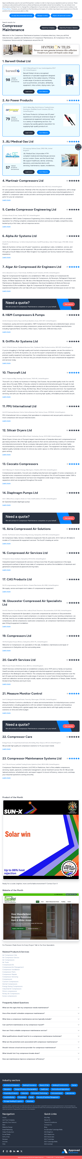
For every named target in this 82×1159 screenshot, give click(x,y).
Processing (22, 1097)
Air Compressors (8, 960)
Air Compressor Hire (9, 955)
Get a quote (69, 304)
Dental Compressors (9, 984)
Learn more (28, 91)
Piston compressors (9, 991)
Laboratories (70, 1093)
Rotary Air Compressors (11, 994)
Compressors (7, 979)
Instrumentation (56, 1093)
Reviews (5, 1139)
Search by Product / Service (69, 28)
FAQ (3, 1144)
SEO (3, 1125)
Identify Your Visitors (9, 1122)
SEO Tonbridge (49, 1139)
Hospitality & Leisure (11, 1093)
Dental (74, 1085)
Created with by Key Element (55, 1157)
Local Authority (9, 1097)
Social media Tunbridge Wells (53, 1129)
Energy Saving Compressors (12, 986)
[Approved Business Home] (71, 1151)
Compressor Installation (11, 969)
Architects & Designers (11, 1085)
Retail (31, 1097)
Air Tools (5, 962)
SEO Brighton (48, 1132)
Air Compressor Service (10, 957)
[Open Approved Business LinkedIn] (14, 1151)
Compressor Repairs (9, 974)
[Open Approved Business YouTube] (18, 1151)
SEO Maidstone (49, 1134)
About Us (47, 1120)
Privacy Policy (6, 9)
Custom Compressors (10, 982)
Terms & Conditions (50, 1122)
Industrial (25, 1093)
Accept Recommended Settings (22, 15)
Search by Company (48, 28)
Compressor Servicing (10, 977)
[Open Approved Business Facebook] (3, 1151)
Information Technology (39, 1093)
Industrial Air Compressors (11, 989)
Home (4, 1117)
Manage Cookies (42, 15)
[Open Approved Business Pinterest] (11, 1151)
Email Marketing (7, 1129)
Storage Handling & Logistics (13, 1101)
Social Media (6, 1134)
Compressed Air (8, 965)
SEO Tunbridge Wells (51, 1141)
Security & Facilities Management (48, 1097)
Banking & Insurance (29, 1085)
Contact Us (48, 1125)
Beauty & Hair (44, 1085)
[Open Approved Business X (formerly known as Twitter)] (21, 1151)
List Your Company (8, 1120)
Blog (45, 1127)
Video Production (8, 1132)
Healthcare (44, 1089)
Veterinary (30, 1101)
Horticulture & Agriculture (60, 1089)
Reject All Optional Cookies (62, 15)
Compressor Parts (9, 972)
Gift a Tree (6, 1137)
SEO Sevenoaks (49, 1137)
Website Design (7, 1127)
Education (7, 1089)
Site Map (47, 1117)
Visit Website (43, 91)
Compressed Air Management (13, 967)
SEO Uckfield (48, 1144)
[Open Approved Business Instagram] (7, 1151)
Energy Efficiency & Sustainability (26, 1089)
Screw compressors (9, 996)
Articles (5, 1141)
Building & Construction (60, 1085)
